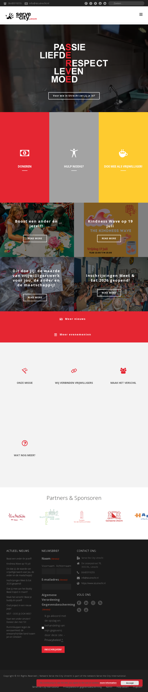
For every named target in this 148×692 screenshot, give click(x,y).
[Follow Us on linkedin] (86, 603)
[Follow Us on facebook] (79, 603)
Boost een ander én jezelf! (36, 223)
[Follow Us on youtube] (86, 610)
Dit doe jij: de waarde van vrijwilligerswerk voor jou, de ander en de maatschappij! (36, 277)
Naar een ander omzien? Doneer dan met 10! (18, 620)
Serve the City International (45, 686)
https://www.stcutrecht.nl (93, 583)
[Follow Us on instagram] (93, 603)
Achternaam (63, 566)
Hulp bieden (123, 686)
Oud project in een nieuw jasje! (18, 607)
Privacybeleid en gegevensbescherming (82, 686)
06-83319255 (14, 3)
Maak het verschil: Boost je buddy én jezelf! (19, 598)
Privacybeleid (53, 640)
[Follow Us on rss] (100, 603)
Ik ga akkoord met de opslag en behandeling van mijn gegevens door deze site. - (55, 628)
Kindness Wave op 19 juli (110, 223)
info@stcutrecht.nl (39, 3)
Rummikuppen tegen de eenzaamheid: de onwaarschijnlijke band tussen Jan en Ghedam (20, 632)
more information (108, 682)
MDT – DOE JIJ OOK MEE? (18, 613)
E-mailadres (55, 580)
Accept (130, 683)
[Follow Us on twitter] (79, 610)
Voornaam (48, 566)
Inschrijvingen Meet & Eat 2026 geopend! (110, 278)
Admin (109, 686)
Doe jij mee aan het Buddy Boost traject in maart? (19, 590)
